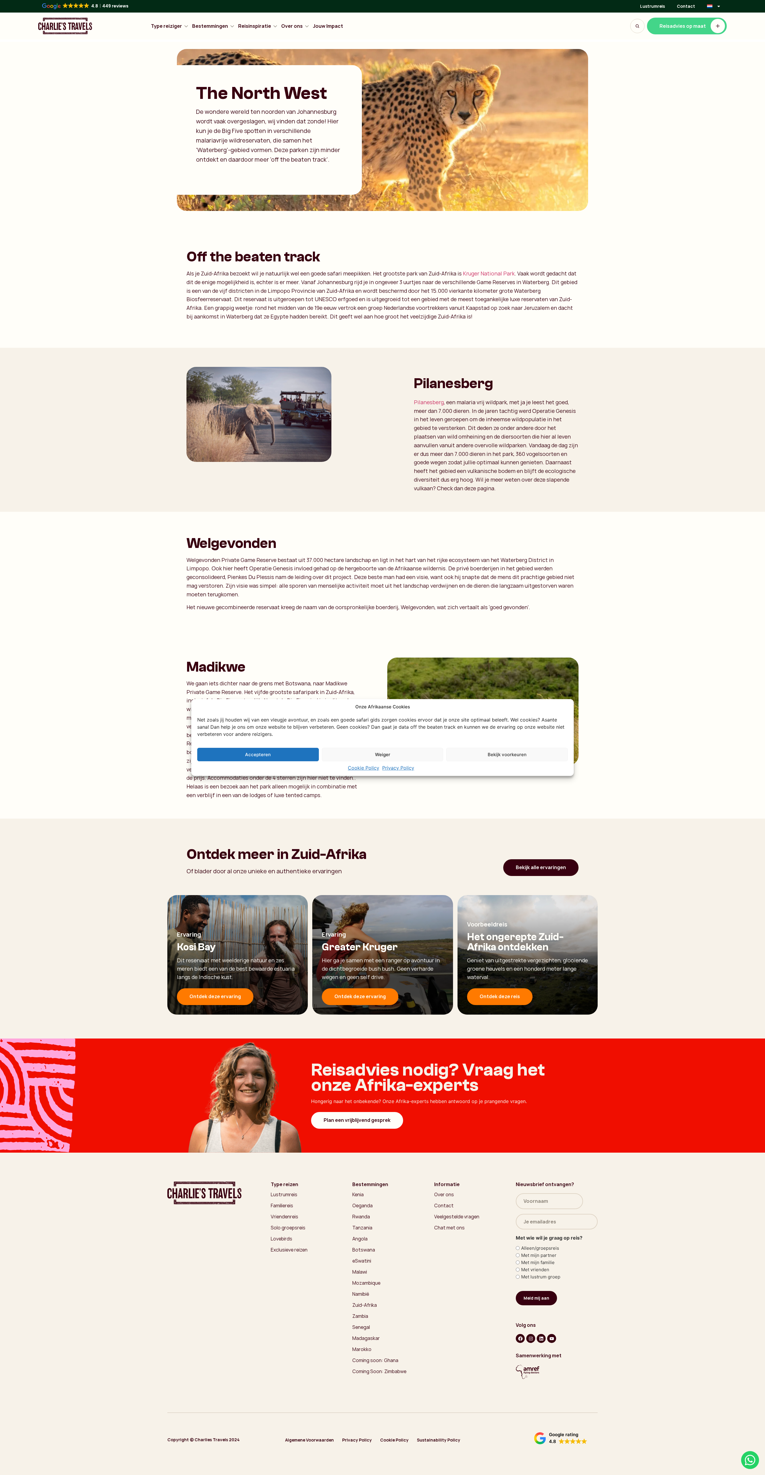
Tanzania (362, 1227)
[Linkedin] (541, 1338)
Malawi (359, 1272)
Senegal (361, 1327)
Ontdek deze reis (500, 996)
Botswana (363, 1249)
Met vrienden (535, 1269)
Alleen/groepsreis (540, 1248)
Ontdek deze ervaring (215, 996)
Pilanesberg (429, 402)
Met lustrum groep (540, 1277)
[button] (560, 1438)
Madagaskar (366, 1338)
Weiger (382, 754)
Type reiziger (166, 26)
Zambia (360, 1316)
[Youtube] (551, 1338)
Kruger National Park (489, 273)
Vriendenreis (284, 1216)
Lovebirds (281, 1238)
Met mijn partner (538, 1255)
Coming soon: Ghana (375, 1360)
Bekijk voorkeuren (507, 754)
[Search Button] (637, 26)
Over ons (292, 26)
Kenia (358, 1194)
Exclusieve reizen (289, 1249)
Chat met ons (449, 1227)
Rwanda (361, 1216)
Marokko (361, 1349)
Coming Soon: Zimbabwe (379, 1371)
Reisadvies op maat (683, 26)
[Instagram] (530, 1338)
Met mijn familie (538, 1262)
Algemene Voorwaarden (309, 1440)
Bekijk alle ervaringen (541, 867)
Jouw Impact (328, 26)
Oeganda (362, 1205)
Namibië (360, 1294)
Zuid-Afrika (364, 1305)
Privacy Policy (398, 768)
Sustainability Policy (438, 1440)
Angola (360, 1238)
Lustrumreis (652, 6)
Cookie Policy (363, 768)
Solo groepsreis (288, 1227)
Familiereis (282, 1205)
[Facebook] (520, 1338)
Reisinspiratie (254, 26)
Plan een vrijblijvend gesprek (357, 1120)
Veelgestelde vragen (456, 1216)
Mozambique (366, 1283)
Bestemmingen (210, 26)
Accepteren (258, 754)
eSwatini (361, 1260)
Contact (686, 6)
